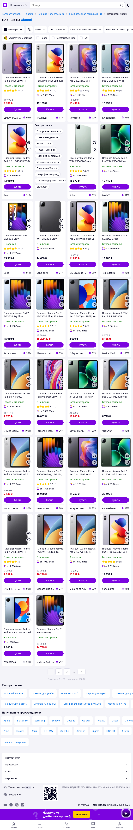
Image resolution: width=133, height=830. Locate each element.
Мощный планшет (14, 693)
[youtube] (5, 805)
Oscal (115, 720)
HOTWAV (48, 730)
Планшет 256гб (69, 693)
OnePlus (64, 730)
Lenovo (56, 720)
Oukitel (86, 720)
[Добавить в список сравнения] (28, 62)
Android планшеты (45, 703)
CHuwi (125, 730)
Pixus (6, 730)
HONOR (110, 730)
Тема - (16, 787)
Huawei (20, 730)
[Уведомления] (128, 5)
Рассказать (81, 814)
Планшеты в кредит (15, 742)
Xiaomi (29, 13)
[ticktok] (23, 805)
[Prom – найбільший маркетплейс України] (5, 5)
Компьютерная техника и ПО (85, 13)
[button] (17, 109)
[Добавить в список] (28, 68)
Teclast (101, 720)
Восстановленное (65, 37)
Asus (34, 730)
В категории (17, 5)
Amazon (81, 730)
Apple (7, 720)
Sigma (95, 730)
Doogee (71, 720)
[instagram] (17, 805)
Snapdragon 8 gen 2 (96, 693)
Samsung (40, 720)
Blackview (22, 720)
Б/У (86, 37)
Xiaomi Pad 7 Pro (117, 703)
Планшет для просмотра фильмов (82, 703)
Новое (44, 37)
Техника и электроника (51, 13)
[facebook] (11, 805)
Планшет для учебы (43, 693)
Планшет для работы (15, 703)
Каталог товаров (11, 13)
